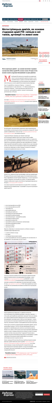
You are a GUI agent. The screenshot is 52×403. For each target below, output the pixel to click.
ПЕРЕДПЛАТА (44, 401)
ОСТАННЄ (41, 82)
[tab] (41, 82)
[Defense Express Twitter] (47, 1)
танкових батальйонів (9, 280)
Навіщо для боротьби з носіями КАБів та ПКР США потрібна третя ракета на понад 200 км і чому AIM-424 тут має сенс (19, 383)
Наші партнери (30, 21)
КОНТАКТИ (48, 401)
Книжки (25, 21)
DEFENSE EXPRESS (11, 58)
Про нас (4, 21)
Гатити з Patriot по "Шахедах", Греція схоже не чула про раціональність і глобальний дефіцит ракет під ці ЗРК (31, 383)
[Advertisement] (33, 10)
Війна (7, 357)
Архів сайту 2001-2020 (44, 21)
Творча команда (10, 21)
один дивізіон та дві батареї (15, 283)
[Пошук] (49, 19)
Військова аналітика (12, 357)
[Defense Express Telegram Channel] (49, 1)
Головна (3, 26)
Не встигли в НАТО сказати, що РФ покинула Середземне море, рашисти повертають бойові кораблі (7, 383)
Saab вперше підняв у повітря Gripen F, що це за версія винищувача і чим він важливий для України (43, 98)
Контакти (36, 21)
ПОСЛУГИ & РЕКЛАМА (38, 401)
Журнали (16, 21)
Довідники (21, 21)
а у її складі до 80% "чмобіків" (15, 182)
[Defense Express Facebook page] (43, 1)
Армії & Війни (7, 26)
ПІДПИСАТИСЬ (46, 394)
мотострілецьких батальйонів (16, 279)
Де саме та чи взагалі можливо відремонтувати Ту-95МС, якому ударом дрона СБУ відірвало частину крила (44, 110)
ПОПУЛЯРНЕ (41, 84)
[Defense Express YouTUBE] (45, 1)
